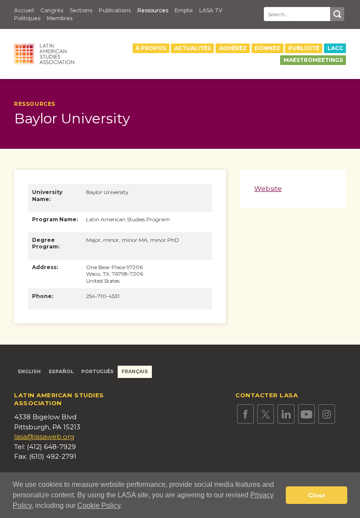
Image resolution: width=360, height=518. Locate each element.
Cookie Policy (98, 505)
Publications (115, 10)
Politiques (27, 18)
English (29, 371)
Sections (81, 10)
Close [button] (316, 495)
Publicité (303, 48)
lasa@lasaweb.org (44, 437)
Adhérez (233, 48)
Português (97, 371)
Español (61, 371)
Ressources (152, 10)
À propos (151, 48)
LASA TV (211, 10)
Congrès (51, 10)
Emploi (184, 10)
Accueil (24, 10)
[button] (125, 506)
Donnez (267, 48)
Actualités (192, 48)
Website (268, 189)
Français (135, 371)
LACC (335, 48)
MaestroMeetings (313, 60)
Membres (59, 18)
